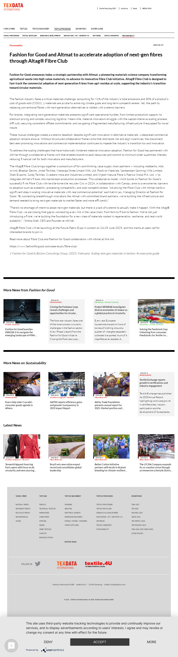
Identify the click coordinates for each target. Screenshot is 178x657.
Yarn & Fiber (9, 29)
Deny (48, 642)
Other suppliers (72, 525)
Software (97, 36)
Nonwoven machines (73, 517)
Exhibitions (81, 29)
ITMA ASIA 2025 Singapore (142, 529)
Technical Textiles (47, 509)
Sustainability (128, 36)
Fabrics (42, 504)
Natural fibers (22, 504)
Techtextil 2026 (138, 521)
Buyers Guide (97, 29)
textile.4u (124, 8)
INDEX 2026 (136, 517)
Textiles (23, 29)
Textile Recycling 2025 (107, 8)
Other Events (137, 533)
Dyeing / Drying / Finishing (76, 521)
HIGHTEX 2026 (137, 513)
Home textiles (45, 529)
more (151, 642)
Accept (99, 642)
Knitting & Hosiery (73, 513)
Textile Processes (62, 29)
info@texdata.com (117, 584)
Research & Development (50, 36)
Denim (41, 525)
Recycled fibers (23, 513)
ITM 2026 (135, 509)
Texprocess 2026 (139, 525)
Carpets (42, 533)
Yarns (18, 521)
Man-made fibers (23, 509)
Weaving (68, 509)
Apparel (42, 521)
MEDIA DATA (147, 8)
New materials (22, 517)
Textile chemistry (111, 36)
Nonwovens (44, 513)
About (135, 8)
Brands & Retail (46, 537)
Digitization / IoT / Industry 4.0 (76, 36)
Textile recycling (29, 36)
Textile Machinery (40, 29)
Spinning (68, 504)
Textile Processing (11, 36)
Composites (44, 517)
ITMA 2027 (136, 504)
